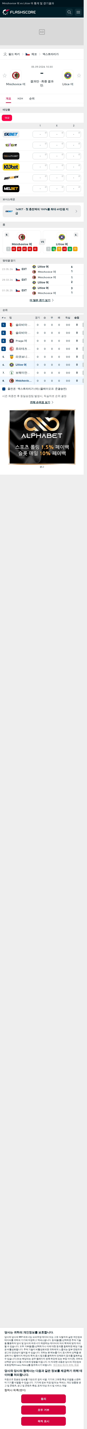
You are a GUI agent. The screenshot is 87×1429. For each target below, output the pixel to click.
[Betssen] (11, 177)
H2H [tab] (20, 98)
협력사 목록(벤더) (15, 1390)
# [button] (3, 317)
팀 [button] (10, 317)
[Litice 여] (11, 365)
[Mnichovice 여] (11, 381)
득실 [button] (67, 317)
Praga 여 (21, 341)
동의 (43, 1398)
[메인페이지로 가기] (23, 12)
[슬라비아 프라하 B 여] (11, 333)
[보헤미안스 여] (11, 373)
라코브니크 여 (24, 357)
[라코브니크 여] (11, 357)
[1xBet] (11, 134)
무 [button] (52, 317)
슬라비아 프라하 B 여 (24, 333)
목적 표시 (43, 1421)
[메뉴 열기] (78, 12)
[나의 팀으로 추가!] (4, 75)
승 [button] (45, 317)
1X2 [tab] (6, 117)
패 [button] (59, 317)
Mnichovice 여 (15, 84)
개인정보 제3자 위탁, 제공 (66, 1365)
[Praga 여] (11, 341)
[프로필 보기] (16, 75)
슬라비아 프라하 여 (24, 325)
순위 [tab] (32, 98)
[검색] (69, 12)
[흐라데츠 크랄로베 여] (11, 349)
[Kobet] (11, 166)
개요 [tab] (8, 98)
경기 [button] (37, 317)
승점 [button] (76, 317)
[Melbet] (11, 188)
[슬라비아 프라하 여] (11, 325)
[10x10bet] (11, 145)
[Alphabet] (11, 156)
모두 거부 (43, 1409)
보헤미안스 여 (24, 373)
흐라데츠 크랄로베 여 (24, 349)
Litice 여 (67, 84)
